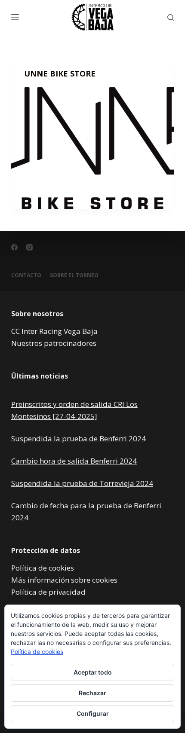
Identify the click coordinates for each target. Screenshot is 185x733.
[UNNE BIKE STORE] (92, 148)
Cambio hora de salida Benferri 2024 (74, 461)
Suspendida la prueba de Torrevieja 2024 (82, 483)
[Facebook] (14, 247)
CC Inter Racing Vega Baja (54, 331)
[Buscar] (170, 17)
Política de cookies (42, 568)
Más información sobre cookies (64, 580)
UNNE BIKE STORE (60, 73)
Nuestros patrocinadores (53, 343)
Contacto (26, 275)
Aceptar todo (93, 672)
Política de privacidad (48, 592)
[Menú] (15, 17)
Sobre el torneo (74, 275)
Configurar (93, 713)
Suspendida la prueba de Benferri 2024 (78, 438)
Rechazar (92, 692)
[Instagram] (29, 247)
